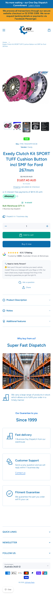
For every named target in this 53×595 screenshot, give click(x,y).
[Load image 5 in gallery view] (45, 126)
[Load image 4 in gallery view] (36, 125)
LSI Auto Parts (29, 582)
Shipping (16, 187)
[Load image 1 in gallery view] (8, 125)
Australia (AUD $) (13, 566)
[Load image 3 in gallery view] (26, 127)
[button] (49, 30)
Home (5, 42)
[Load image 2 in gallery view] (17, 126)
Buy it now (26, 244)
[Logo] (26, 30)
